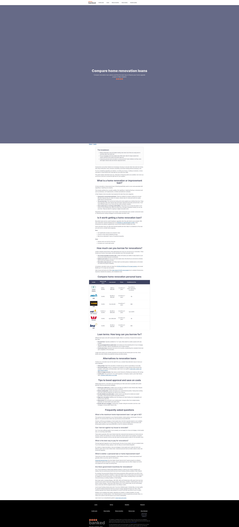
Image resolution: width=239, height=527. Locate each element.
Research (142, 504)
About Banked (144, 511)
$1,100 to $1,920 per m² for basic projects (127, 266)
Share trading (125, 2)
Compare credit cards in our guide (109, 375)
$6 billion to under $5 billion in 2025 (126, 222)
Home (90, 144)
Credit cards (101, 2)
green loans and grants (121, 498)
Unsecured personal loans (101, 460)
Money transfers (115, 2)
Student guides (133, 2)
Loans (107, 2)
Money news (132, 511)
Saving (111, 504)
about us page (133, 522)
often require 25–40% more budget (120, 270)
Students (127, 504)
